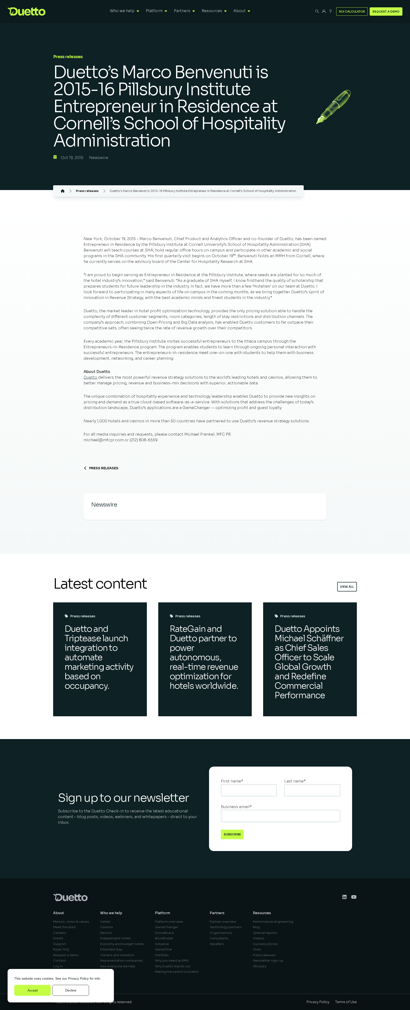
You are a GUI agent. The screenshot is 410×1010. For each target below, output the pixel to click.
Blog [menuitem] (256, 927)
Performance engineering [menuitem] (273, 922)
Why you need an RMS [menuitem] (172, 961)
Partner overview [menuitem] (223, 922)
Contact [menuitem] (59, 961)
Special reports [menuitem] (265, 933)
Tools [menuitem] (257, 949)
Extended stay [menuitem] (111, 949)
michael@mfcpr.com (104, 440)
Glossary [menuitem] (259, 966)
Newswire (98, 157)
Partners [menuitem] (217, 913)
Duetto (90, 377)
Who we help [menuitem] (111, 913)
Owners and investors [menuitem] (117, 955)
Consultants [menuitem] (219, 938)
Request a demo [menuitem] (66, 955)
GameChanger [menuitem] (166, 927)
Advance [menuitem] (162, 944)
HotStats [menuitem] (162, 955)
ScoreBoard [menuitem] (164, 933)
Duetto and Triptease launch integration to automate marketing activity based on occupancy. (99, 657)
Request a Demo (386, 11)
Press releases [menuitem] (264, 955)
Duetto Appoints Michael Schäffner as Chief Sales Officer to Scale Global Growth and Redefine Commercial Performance (309, 662)
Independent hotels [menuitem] (115, 938)
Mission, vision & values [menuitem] (71, 922)
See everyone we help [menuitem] (117, 966)
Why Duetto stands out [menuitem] (172, 966)
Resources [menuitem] (262, 913)
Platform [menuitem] (162, 913)
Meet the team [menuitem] (64, 927)
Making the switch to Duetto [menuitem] (177, 972)
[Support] (330, 11)
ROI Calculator (352, 11)
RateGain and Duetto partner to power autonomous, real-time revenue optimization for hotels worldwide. (204, 657)
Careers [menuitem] (59, 933)
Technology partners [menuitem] (226, 927)
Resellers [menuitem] (217, 944)
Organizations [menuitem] (221, 933)
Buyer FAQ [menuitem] (61, 949)
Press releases (103, 468)
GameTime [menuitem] (163, 949)
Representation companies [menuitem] (121, 961)
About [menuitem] (58, 913)
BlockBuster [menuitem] (164, 938)
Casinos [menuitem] (106, 927)
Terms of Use (346, 1002)
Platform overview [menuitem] (169, 922)
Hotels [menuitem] (105, 922)
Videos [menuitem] (258, 938)
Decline (70, 990)
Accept (33, 990)
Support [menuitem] (59, 944)
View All (347, 586)
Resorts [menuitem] (106, 933)
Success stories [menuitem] (265, 944)
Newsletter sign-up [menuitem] (268, 961)
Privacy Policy (78, 978)
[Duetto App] (324, 11)
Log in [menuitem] (58, 966)
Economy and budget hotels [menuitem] (122, 944)
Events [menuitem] (58, 938)
